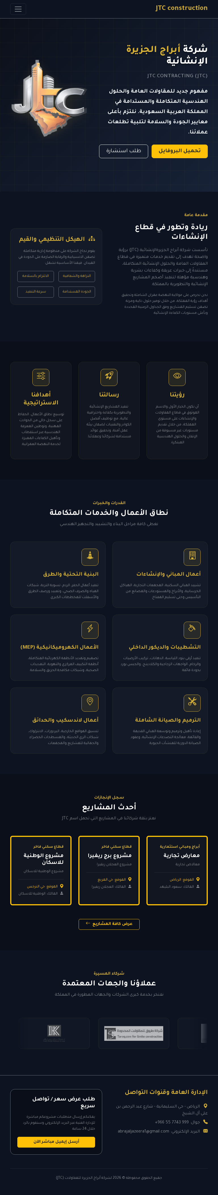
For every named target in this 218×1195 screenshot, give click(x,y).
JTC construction (182, 8)
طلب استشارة (123, 151)
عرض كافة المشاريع (112, 924)
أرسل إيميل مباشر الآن (56, 1142)
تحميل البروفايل (180, 151)
